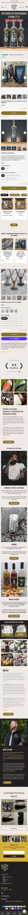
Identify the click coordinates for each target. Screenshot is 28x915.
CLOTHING (25, 194)
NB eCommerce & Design (14, 904)
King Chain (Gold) (5, 321)
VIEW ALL (14, 224)
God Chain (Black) (5, 325)
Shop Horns (14, 558)
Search (14, 913)
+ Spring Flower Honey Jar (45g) (12, 175)
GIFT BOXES (4, 194)
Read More (7, 782)
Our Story (4, 2)
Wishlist (20, 913)
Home (2, 913)
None (3, 175)
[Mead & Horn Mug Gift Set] (20, 204)
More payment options (14, 342)
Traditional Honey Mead (7, 153)
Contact (8, 2)
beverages (11, 755)
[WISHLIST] (23, 7)
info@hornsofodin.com (7, 883)
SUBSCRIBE (14, 856)
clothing (6, 755)
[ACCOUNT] (20, 7)
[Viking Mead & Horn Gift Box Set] (7, 204)
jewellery (16, 755)
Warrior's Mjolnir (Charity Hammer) (11, 302)
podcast (23, 757)
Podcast (22, 2)
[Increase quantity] (9, 108)
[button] (26, 7)
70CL (7, 168)
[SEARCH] (5, 7)
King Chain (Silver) (13, 318)
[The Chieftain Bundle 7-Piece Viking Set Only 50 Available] (20, 244)
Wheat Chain (4, 318)
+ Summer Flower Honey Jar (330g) (9, 179)
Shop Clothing (14, 503)
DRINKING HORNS (14, 194)
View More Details (5, 116)
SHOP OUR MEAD (8, 714)
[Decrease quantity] (2, 108)
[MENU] (2, 7)
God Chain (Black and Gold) (16, 325)
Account (8, 913)
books (6, 757)
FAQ (12, 2)
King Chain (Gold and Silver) (16, 321)
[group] (14, 74)
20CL (3, 168)
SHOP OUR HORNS (8, 442)
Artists (15, 2)
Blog (19, 2)
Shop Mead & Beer (14, 616)
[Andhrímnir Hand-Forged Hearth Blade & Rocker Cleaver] (7, 244)
